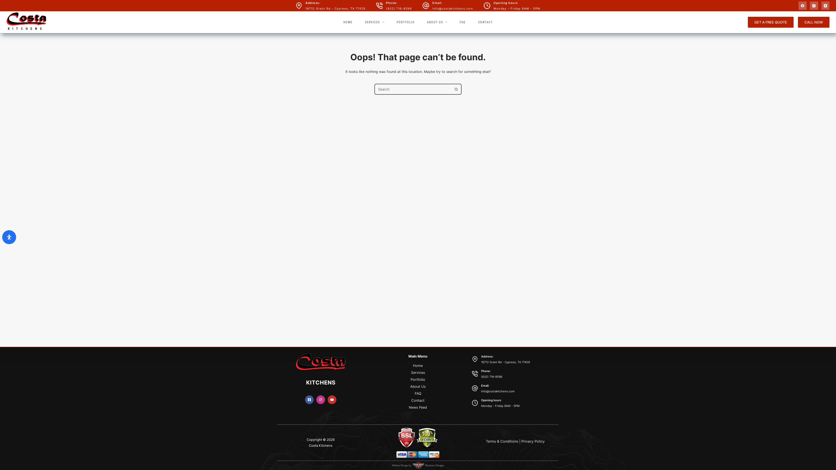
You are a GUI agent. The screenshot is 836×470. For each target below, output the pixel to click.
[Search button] (456, 89)
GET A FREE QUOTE (770, 22)
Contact (485, 22)
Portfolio (406, 22)
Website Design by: (402, 465)
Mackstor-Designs (434, 465)
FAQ (463, 22)
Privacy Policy (533, 441)
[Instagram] (814, 6)
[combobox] (413, 89)
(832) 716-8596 (399, 8)
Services (372, 22)
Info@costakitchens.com (452, 8)
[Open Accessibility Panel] (9, 237)
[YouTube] (825, 6)
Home (347, 22)
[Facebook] (803, 6)
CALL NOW (813, 22)
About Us (435, 22)
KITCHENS (26, 29)
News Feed (418, 407)
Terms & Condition (501, 441)
